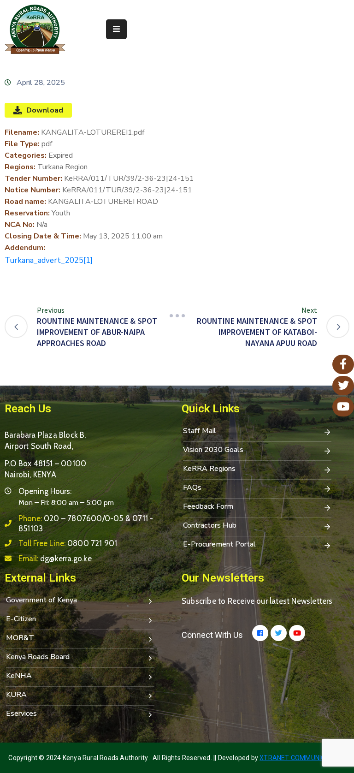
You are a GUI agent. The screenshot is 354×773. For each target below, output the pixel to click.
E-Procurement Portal (219, 544)
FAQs (192, 487)
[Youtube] (297, 633)
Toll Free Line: (67, 543)
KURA (16, 695)
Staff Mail (199, 431)
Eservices (21, 713)
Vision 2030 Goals (213, 450)
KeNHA (19, 676)
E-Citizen (21, 619)
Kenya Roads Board (38, 657)
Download (44, 110)
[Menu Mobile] (116, 29)
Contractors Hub (209, 525)
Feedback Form (208, 506)
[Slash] (177, 315)
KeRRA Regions (209, 469)
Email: (55, 558)
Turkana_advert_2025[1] (49, 260)
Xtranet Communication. (302, 757)
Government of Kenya (41, 600)
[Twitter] (279, 633)
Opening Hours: (44, 491)
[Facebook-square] (260, 633)
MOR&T (20, 638)
